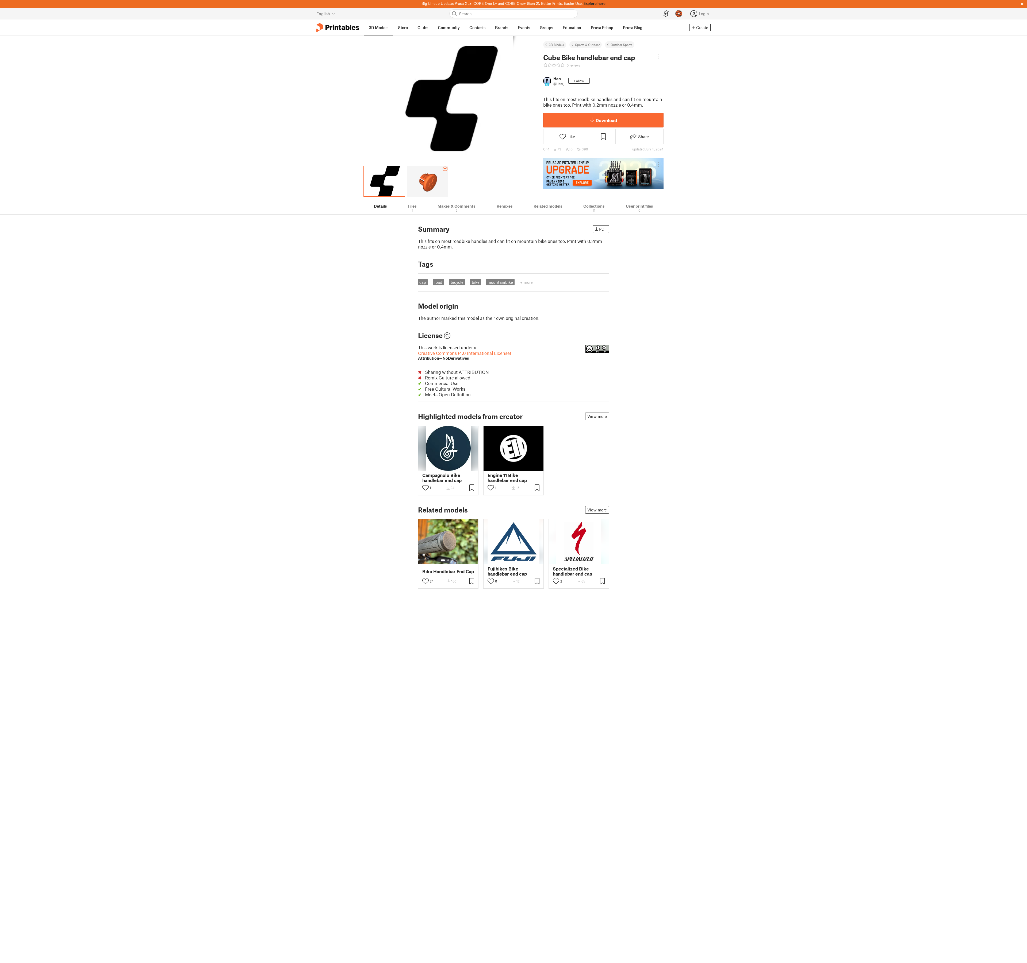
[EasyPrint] (666, 13)
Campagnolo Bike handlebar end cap (442, 478)
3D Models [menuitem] (378, 27)
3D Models (556, 44)
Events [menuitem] (524, 27)
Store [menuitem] (403, 27)
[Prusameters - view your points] (678, 13)
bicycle (457, 282)
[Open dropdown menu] (658, 57)
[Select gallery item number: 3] (452, 560)
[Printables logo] (337, 27)
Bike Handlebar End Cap (448, 571)
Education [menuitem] (572, 27)
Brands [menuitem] (501, 27)
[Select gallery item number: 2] (448, 560)
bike (476, 282)
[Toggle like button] (425, 487)
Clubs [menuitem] (422, 27)
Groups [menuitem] (546, 27)
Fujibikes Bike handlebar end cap (507, 571)
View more (597, 416)
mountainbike (500, 282)
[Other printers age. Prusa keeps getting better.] (603, 173)
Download (606, 120)
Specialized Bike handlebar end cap (572, 571)
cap (422, 282)
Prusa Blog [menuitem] (632, 27)
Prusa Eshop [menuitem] (602, 27)
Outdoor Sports (621, 44)
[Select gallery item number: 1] (443, 560)
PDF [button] (603, 229)
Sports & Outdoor (587, 44)
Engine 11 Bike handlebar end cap (507, 478)
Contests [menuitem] (477, 27)
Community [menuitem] (449, 27)
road (438, 282)
